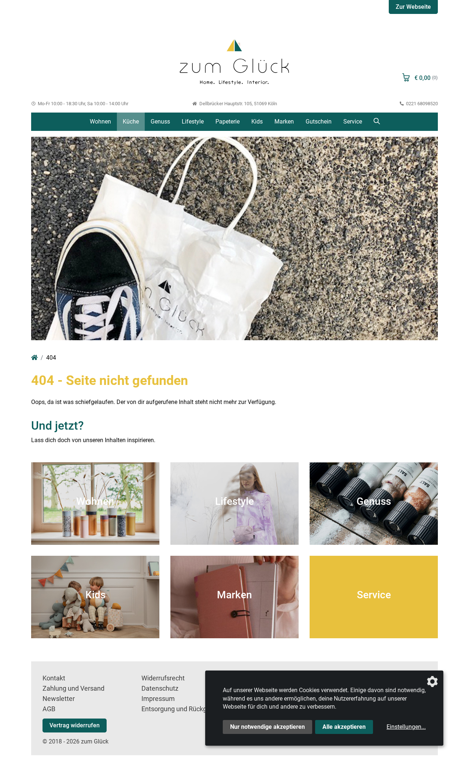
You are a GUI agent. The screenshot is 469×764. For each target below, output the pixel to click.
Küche (131, 121)
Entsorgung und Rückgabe (179, 709)
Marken (284, 121)
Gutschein (319, 121)
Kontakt (54, 678)
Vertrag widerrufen (74, 725)
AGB (49, 709)
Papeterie (227, 121)
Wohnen (100, 121)
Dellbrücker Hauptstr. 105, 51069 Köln (237, 103)
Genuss (160, 121)
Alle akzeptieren (344, 726)
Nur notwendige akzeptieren (267, 726)
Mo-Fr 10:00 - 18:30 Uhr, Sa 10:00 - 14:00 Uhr (82, 103)
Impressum (158, 698)
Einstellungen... (406, 726)
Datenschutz (159, 688)
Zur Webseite (413, 6)
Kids (257, 121)
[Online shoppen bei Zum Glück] (234, 61)
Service (352, 121)
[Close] (443, 17)
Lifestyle (193, 121)
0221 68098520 (421, 103)
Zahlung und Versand (73, 688)
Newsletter (59, 698)
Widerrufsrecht (163, 678)
